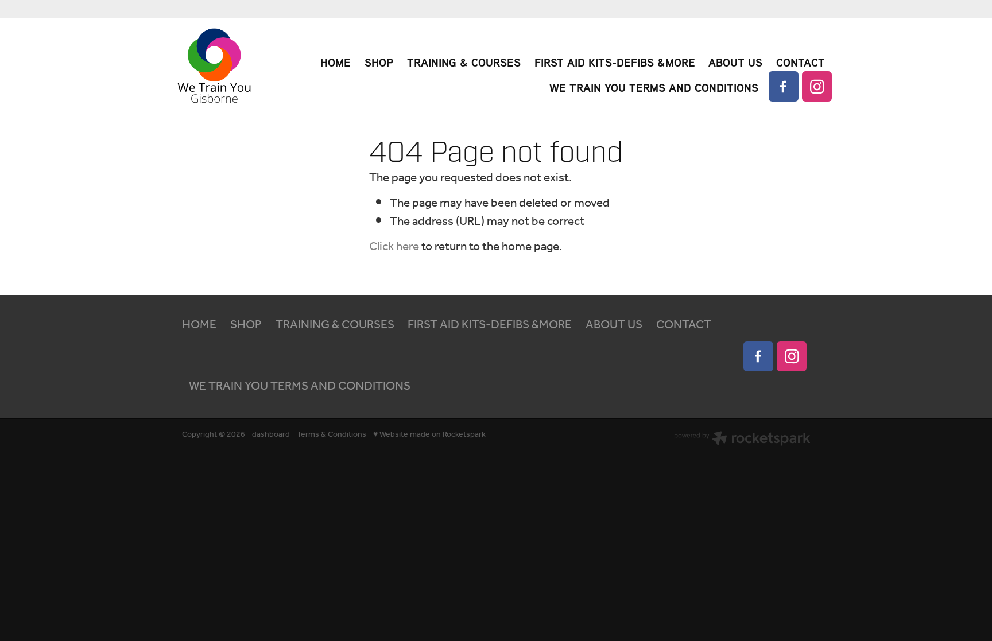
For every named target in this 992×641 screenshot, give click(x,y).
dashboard (271, 434)
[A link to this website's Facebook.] (784, 86)
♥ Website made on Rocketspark (429, 434)
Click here (394, 247)
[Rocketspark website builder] (742, 440)
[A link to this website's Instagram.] (817, 86)
